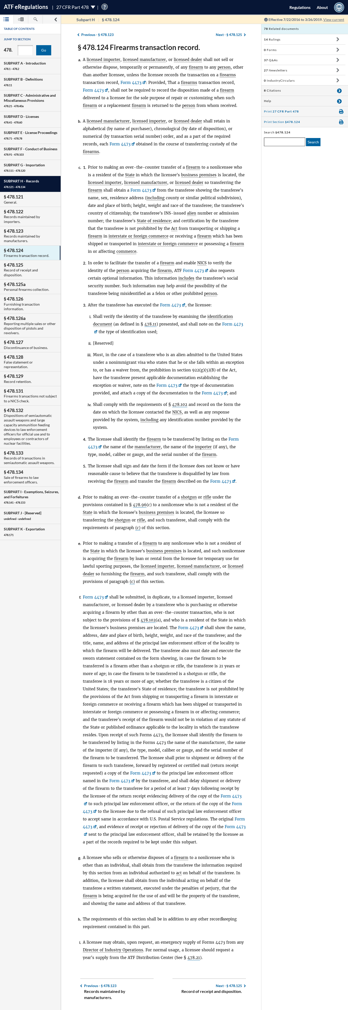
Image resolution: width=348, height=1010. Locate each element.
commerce (126, 251)
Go (43, 50)
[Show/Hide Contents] (337, 39)
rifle (207, 497)
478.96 (139, 504)
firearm (196, 67)
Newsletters (275, 70)
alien (191, 213)
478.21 (194, 957)
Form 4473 (131, 82)
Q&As (271, 60)
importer (203, 446)
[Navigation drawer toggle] (55, 19)
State (130, 174)
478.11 (150, 324)
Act (174, 228)
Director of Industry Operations (113, 949)
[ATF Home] (339, 7)
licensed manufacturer (144, 59)
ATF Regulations (26, 6)
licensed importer (103, 59)
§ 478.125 (229, 34)
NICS (202, 262)
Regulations (300, 7)
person (224, 67)
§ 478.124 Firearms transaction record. (139, 47)
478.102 (179, 404)
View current (333, 19)
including (155, 197)
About (322, 7)
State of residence (154, 220)
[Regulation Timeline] (21, 19)
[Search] (35, 19)
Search (313, 142)
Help (267, 101)
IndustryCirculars (279, 80)
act (179, 872)
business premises (199, 174)
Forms (270, 50)
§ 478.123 (97, 34)
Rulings (272, 39)
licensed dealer (188, 59)
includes (186, 278)
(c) (137, 527)
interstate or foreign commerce (138, 236)
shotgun (189, 497)
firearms (228, 74)
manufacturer (148, 446)
